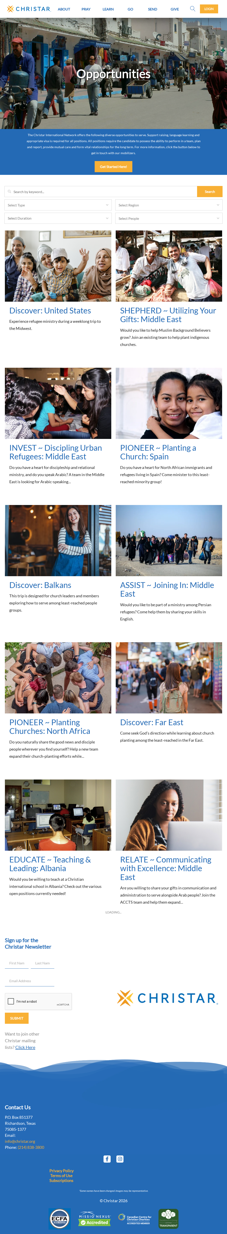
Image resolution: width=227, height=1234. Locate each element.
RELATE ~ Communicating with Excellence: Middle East (165, 868)
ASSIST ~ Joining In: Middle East (167, 589)
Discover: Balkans (40, 585)
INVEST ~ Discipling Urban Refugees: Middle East (55, 452)
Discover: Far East (151, 722)
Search (210, 191)
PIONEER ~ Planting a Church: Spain (158, 452)
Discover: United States (50, 310)
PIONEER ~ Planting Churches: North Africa (49, 726)
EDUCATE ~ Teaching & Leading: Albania (50, 863)
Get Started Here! (113, 166)
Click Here (25, 1047)
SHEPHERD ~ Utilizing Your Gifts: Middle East (168, 314)
